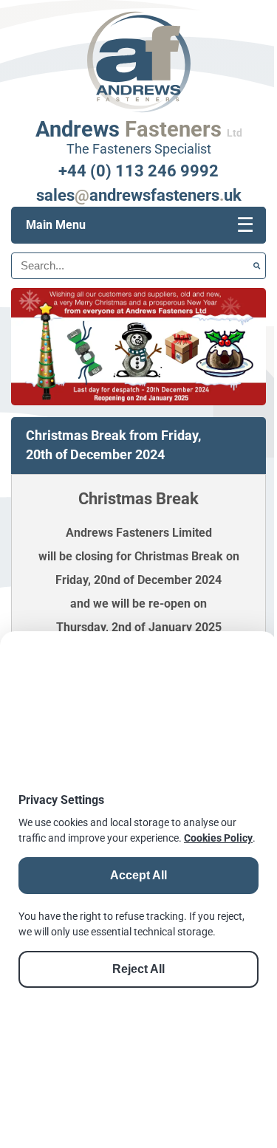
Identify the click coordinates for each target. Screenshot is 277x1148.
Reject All (138, 969)
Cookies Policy (218, 838)
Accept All (138, 875)
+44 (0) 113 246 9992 (138, 170)
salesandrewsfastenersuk (139, 194)
